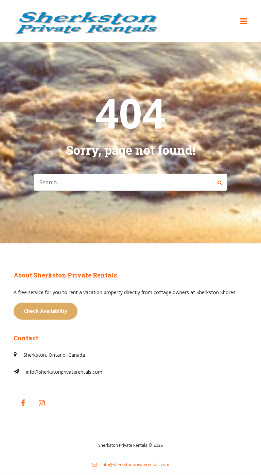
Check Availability (45, 311)
